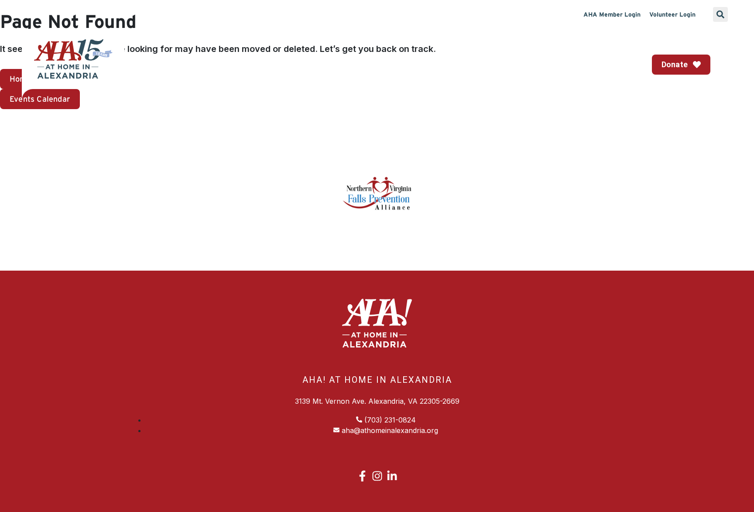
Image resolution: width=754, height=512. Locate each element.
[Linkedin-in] (392, 476)
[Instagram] (377, 476)
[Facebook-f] (362, 476)
